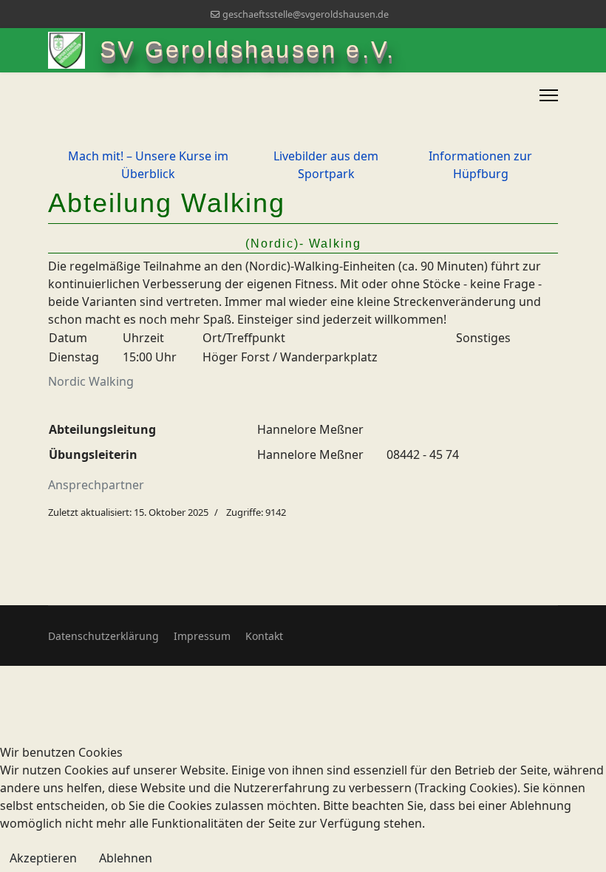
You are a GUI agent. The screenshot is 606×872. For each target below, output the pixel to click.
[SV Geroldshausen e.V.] (74, 50)
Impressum (202, 636)
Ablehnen (125, 858)
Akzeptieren (43, 858)
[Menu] (548, 95)
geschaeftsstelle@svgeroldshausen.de (305, 14)
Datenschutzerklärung (103, 636)
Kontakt (264, 636)
